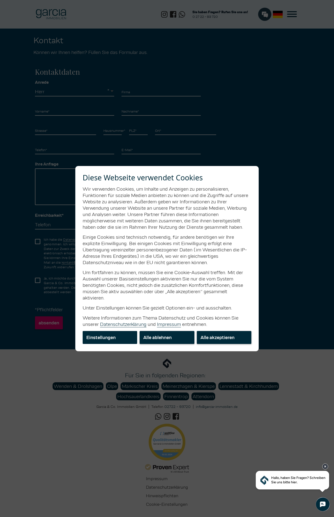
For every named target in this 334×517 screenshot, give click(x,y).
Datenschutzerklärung (123, 324)
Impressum (169, 324)
